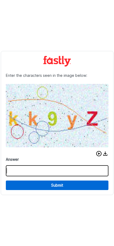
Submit (57, 185)
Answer (12, 159)
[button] (99, 153)
